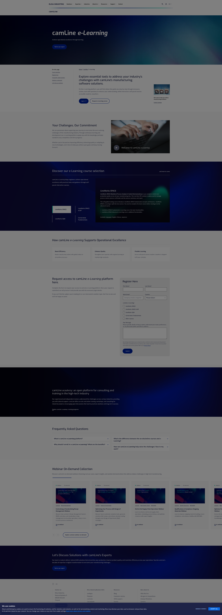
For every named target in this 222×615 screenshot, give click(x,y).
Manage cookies (201, 609)
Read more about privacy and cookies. (78, 611)
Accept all (214, 609)
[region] (111, 609)
